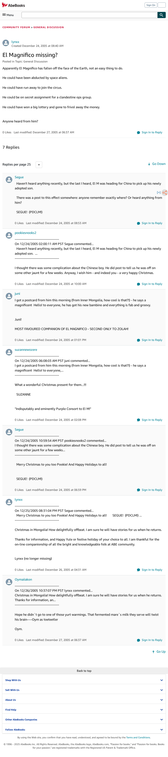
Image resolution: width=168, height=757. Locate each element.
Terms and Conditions (138, 737)
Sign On (150, 5)
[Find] (162, 15)
